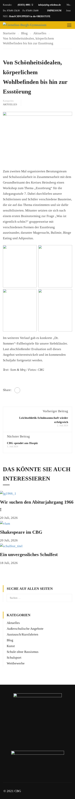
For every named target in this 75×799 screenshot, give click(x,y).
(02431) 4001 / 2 (25, 4)
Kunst (11, 646)
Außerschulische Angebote (25, 628)
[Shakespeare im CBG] (5, 523)
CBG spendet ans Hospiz (22, 443)
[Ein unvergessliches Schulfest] (11, 546)
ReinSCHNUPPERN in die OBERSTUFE (29, 16)
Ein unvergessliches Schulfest (29, 554)
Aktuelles (10, 104)
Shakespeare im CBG (21, 532)
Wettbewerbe (16, 663)
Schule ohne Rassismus (22, 652)
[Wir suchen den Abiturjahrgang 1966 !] (8, 493)
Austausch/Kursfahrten (22, 634)
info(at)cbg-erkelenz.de (49, 4)
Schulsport (14, 657)
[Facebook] (17, 390)
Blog (10, 640)
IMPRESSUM (54, 10)
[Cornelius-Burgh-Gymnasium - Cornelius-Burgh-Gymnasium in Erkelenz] (24, 25)
